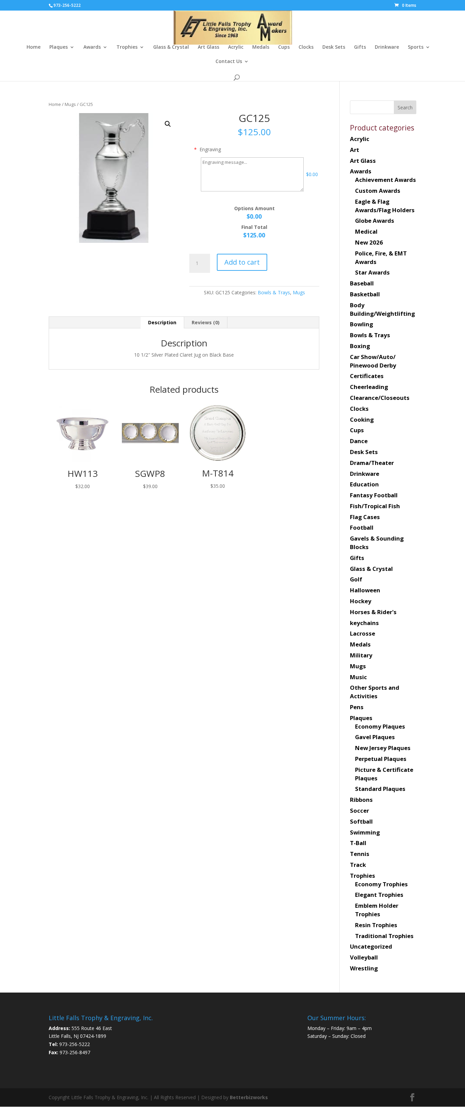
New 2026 (369, 242)
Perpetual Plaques (380, 759)
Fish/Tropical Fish (375, 506)
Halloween (365, 590)
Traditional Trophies (384, 936)
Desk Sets (333, 47)
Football (361, 527)
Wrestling (364, 968)
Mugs (70, 104)
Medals (260, 47)
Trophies (127, 47)
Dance (359, 441)
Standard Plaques (380, 789)
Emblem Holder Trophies (376, 910)
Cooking (362, 419)
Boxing (360, 346)
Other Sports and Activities (374, 692)
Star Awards (372, 272)
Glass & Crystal (171, 47)
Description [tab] (162, 322)
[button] (168, 124)
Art (354, 150)
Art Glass (208, 47)
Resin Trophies (376, 925)
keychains (364, 623)
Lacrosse (362, 633)
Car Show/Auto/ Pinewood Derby (373, 361)
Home (34, 47)
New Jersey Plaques (383, 748)
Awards (92, 47)
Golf (356, 579)
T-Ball (358, 843)
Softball (361, 821)
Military (361, 655)
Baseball (362, 283)
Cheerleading (369, 387)
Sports (415, 47)
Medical (366, 231)
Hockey (360, 601)
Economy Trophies (381, 884)
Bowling (361, 324)
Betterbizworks (248, 1097)
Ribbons (361, 800)
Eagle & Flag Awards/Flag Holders (385, 206)
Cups (284, 47)
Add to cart (242, 262)
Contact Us (228, 61)
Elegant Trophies (379, 895)
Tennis (359, 854)
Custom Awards (377, 190)
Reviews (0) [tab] (206, 322)
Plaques (58, 47)
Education (364, 484)
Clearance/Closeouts (380, 398)
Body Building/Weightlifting (382, 309)
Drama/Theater (372, 463)
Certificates (367, 376)
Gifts (360, 47)
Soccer (359, 810)
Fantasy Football (374, 495)
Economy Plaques (380, 726)
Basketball (365, 294)
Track (358, 865)
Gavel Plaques (375, 737)
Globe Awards (374, 220)
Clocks (306, 47)
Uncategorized (371, 946)
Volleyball (364, 957)
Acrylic (235, 47)
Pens (357, 707)
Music (358, 677)
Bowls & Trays (274, 292)
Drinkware (387, 47)
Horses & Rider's (373, 612)
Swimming (365, 832)
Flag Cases (365, 517)
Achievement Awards (385, 180)
